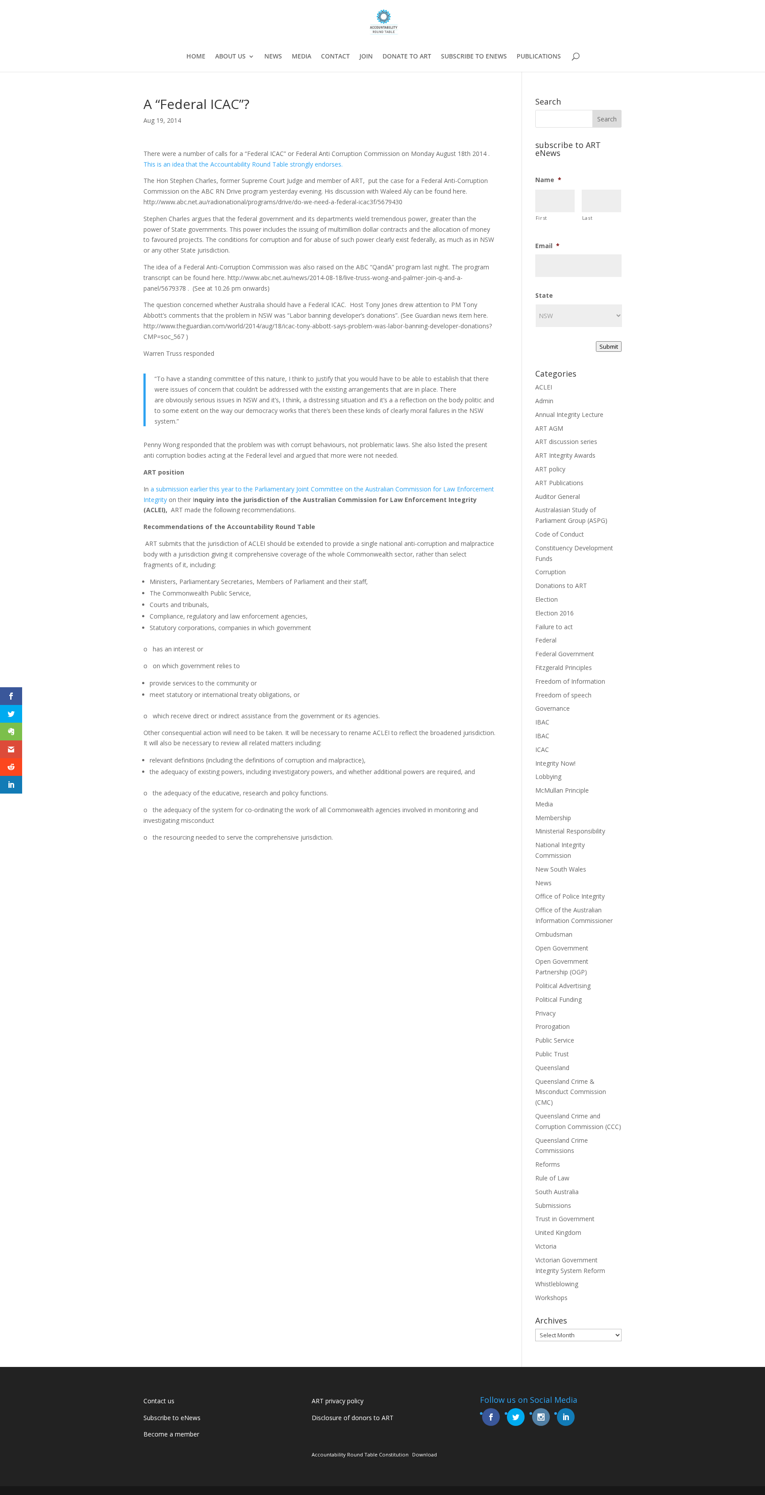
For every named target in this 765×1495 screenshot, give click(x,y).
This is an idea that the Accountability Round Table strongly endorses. (243, 164)
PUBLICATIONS (539, 56)
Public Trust (552, 1054)
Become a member (171, 1434)
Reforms (547, 1164)
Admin (544, 401)
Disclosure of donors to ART (353, 1417)
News (543, 883)
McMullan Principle (562, 790)
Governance (552, 708)
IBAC (542, 722)
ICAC (542, 749)
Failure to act (554, 627)
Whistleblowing (556, 1284)
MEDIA (301, 56)
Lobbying (548, 776)
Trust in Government (565, 1219)
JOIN (366, 56)
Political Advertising (563, 985)
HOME (195, 56)
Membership (553, 818)
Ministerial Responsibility (570, 831)
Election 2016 (554, 613)
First (541, 217)
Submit (608, 346)
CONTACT (335, 56)
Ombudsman (553, 934)
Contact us (158, 1401)
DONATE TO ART (406, 56)
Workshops (551, 1297)
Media (544, 804)
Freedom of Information (570, 681)
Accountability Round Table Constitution (360, 1454)
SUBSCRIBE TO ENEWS (474, 56)
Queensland (552, 1067)
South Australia (557, 1191)
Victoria (545, 1246)
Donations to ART (561, 585)
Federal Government (564, 654)
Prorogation (552, 1026)
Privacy (545, 1013)
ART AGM (549, 428)
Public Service (554, 1040)
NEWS (273, 56)
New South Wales (560, 869)
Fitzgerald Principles (563, 667)
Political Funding (558, 999)
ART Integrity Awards (565, 455)
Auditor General (557, 496)
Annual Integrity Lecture (569, 414)
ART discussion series (566, 441)
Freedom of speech (563, 695)
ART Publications (559, 483)
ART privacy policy (337, 1401)
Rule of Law (552, 1178)
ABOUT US (230, 56)
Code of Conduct (559, 534)
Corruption (550, 572)
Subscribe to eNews (172, 1417)
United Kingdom (558, 1232)
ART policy (550, 469)
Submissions (553, 1205)
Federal (545, 640)
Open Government (561, 948)
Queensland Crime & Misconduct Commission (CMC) (570, 1092)
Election (546, 599)
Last (587, 217)
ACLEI (543, 387)
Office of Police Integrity (570, 896)
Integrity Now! (555, 763)
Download (424, 1454)
